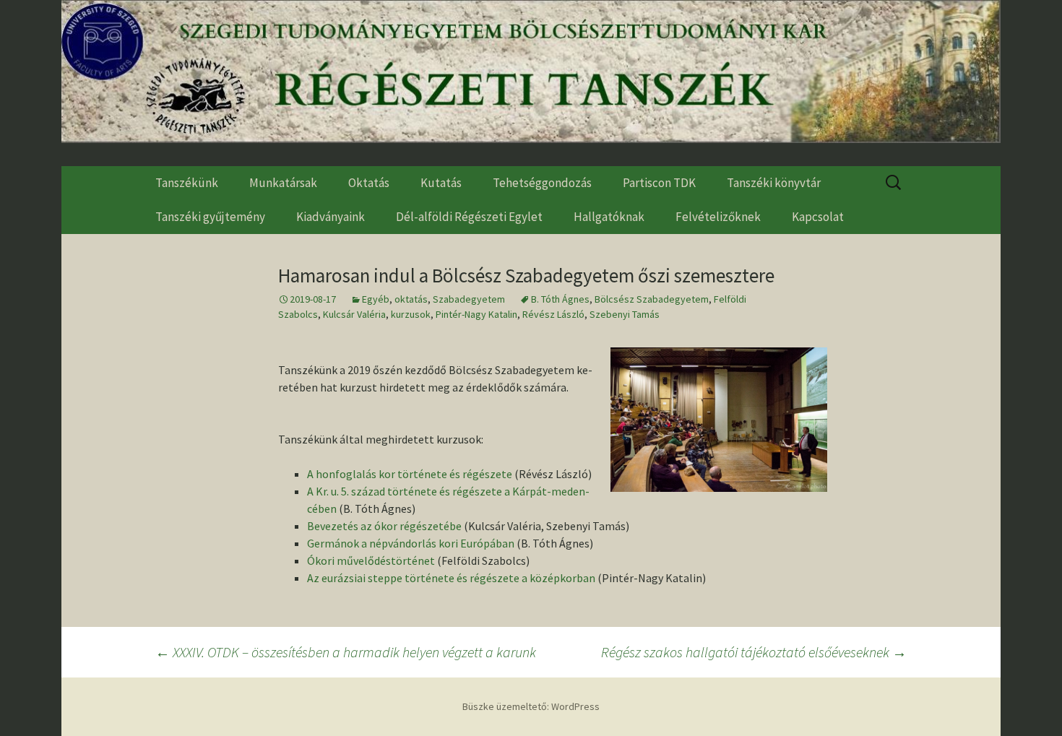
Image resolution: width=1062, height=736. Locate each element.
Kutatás (441, 183)
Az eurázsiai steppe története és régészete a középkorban (451, 578)
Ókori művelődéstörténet (371, 560)
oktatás (411, 299)
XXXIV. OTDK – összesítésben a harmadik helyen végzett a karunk (345, 652)
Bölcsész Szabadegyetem (652, 299)
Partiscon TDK (659, 183)
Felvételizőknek (718, 217)
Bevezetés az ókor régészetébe (384, 526)
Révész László (553, 314)
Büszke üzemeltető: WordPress (531, 706)
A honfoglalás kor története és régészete (409, 474)
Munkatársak (283, 183)
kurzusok (411, 314)
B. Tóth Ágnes (560, 299)
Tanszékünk (186, 183)
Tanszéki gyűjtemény (210, 217)
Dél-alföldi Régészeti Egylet (469, 217)
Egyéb (375, 299)
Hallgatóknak (609, 217)
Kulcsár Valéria (354, 314)
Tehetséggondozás (542, 183)
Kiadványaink (330, 217)
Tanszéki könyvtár (774, 183)
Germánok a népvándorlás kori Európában (410, 543)
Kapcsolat (818, 217)
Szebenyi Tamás (625, 314)
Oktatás (368, 183)
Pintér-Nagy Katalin (476, 314)
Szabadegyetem (469, 299)
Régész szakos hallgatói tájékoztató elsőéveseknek (754, 652)
